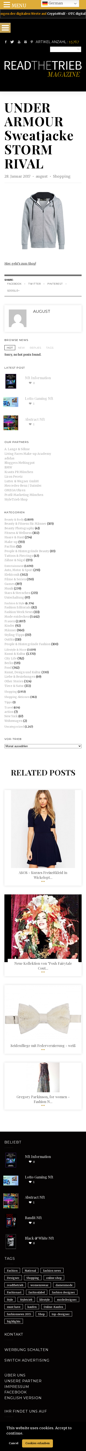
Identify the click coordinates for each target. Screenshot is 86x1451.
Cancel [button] (13, 1443)
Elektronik (12, 575)
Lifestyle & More (15, 649)
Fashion (12, 1270)
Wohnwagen (13, 721)
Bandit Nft (33, 1217)
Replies (35, 347)
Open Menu (5, 28)
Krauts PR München (18, 472)
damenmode (64, 1285)
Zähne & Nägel (14, 560)
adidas (9, 458)
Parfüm (10, 546)
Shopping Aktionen (17, 697)
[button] (24, 1433)
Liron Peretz (13, 477)
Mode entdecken (16, 617)
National (30, 1270)
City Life (10, 658)
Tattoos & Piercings (18, 556)
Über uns (15, 1375)
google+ (13, 290)
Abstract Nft (35, 419)
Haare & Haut (14, 537)
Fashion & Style (14, 603)
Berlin (8, 663)
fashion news (52, 1270)
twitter (34, 283)
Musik (8, 588)
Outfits (9, 639)
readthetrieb (15, 1285)
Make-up (11, 542)
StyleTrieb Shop (16, 499)
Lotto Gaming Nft (39, 398)
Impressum (16, 1387)
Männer (10, 630)
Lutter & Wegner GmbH (21, 481)
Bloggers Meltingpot (19, 463)
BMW (8, 467)
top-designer (61, 1314)
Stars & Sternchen (17, 593)
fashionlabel (36, 1292)
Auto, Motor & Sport (18, 570)
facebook (14, 283)
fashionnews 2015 (19, 1314)
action (8, 712)
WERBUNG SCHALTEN (26, 1350)
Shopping (61, 176)
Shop (41, 1314)
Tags (49, 347)
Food (8, 668)
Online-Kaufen (53, 1307)
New (21, 347)
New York (11, 716)
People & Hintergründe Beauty (26, 551)
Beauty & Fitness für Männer (25, 524)
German (55, 3)
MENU (18, 5)
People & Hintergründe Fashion (27, 644)
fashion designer (63, 1292)
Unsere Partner (23, 1381)
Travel (8, 707)
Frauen (9, 621)
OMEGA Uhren (14, 490)
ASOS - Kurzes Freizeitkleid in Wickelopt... (43, 875)
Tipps (8, 702)
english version (23, 1398)
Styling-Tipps (14, 635)
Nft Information (38, 377)
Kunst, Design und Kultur (22, 672)
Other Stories (13, 681)
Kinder (9, 626)
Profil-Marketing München (23, 495)
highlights (14, 1321)
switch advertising (27, 1360)
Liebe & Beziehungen (19, 677)
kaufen (32, 1307)
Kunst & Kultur (15, 654)
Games (9, 584)
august (42, 176)
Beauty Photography (19, 528)
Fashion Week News (18, 612)
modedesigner (67, 1299)
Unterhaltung (14, 597)
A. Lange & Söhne (17, 449)
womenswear (39, 1285)
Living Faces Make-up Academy (27, 454)
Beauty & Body (14, 519)
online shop (54, 1278)
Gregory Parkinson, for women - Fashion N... (43, 1099)
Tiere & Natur (14, 686)
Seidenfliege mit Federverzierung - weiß (43, 1045)
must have (14, 1307)
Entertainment (14, 566)
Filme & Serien (15, 579)
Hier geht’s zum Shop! (20, 264)
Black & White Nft (39, 1238)
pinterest (55, 283)
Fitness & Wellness (18, 533)
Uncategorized (14, 726)
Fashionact (14, 1292)
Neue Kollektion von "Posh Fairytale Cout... (43, 965)
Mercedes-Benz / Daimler (23, 486)
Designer (13, 1278)
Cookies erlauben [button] (37, 1443)
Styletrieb (26, 1299)
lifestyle (44, 1299)
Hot (10, 347)
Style (10, 1299)
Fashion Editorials (17, 607)
